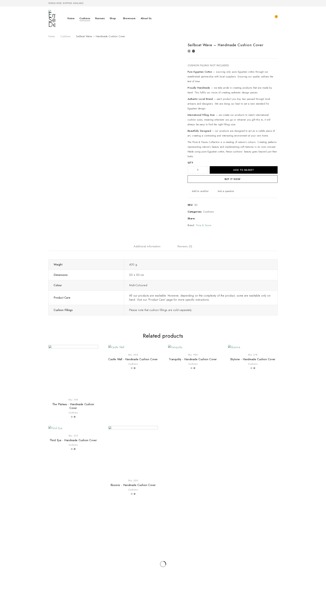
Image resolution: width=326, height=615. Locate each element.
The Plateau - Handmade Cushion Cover (73, 406)
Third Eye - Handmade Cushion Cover (73, 440)
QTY (190, 162)
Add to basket (243, 170)
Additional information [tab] (147, 246)
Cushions (65, 36)
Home (51, 36)
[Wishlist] (267, 18)
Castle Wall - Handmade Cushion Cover (133, 359)
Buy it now (232, 179)
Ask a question (226, 191)
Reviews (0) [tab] (184, 246)
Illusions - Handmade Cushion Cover (133, 485)
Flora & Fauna (203, 225)
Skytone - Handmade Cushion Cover (252, 359)
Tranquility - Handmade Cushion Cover (193, 359)
